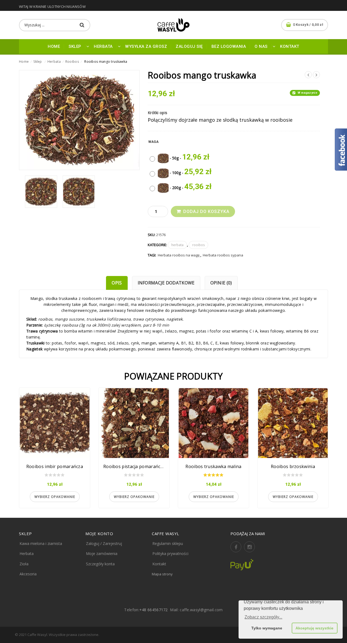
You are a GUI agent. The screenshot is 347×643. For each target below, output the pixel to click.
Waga (153, 142)
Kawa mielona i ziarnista (41, 543)
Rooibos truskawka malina (213, 466)
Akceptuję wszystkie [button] (314, 628)
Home (24, 61)
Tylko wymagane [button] (266, 628)
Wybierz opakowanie (54, 496)
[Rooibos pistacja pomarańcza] (134, 423)
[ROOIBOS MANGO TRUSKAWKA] (41, 191)
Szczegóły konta (100, 563)
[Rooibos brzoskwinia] (293, 423)
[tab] (116, 283)
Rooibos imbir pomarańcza (54, 466)
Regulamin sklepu (167, 543)
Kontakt (159, 563)
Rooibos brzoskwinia (293, 466)
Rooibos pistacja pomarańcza (134, 466)
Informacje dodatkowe (166, 283)
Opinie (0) (221, 283)
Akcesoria (28, 573)
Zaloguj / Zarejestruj (104, 543)
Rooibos (72, 61)
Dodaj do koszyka (206, 211)
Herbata (54, 61)
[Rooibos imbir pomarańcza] (54, 423)
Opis (117, 283)
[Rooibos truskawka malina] (213, 423)
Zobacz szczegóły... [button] (263, 617)
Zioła (24, 563)
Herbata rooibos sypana (223, 255)
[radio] (181, 157)
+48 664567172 (153, 609)
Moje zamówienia (101, 553)
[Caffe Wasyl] (173, 25)
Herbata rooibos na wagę (179, 255)
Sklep (37, 61)
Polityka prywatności (170, 553)
